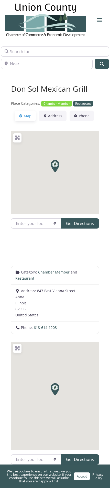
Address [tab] (55, 115)
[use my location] (54, 223)
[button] (55, 166)
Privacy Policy (97, 476)
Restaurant (83, 103)
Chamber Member (56, 103)
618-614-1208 (45, 327)
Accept (82, 476)
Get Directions (80, 223)
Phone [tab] (84, 115)
